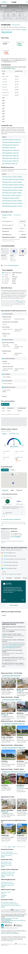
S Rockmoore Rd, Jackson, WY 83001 (10, 198)
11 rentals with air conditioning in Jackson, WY (13, 723)
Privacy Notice (3, 932)
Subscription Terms (20, 931)
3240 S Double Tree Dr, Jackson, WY (10, 150)
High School (19, 490)
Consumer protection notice (20, 920)
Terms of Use (14, 931)
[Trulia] (2, 925)
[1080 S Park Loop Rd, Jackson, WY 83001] (8, 707)
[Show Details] (25, 74)
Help (25, 931)
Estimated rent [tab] (17, 215)
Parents (25, 578)
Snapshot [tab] (4, 433)
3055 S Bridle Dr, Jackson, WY (9, 147)
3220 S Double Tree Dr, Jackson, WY (10, 158)
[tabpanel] (14, 231)
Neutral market (14, 446)
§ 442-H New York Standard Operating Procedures (9, 918)
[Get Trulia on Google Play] (18, 925)
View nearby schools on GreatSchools (12, 519)
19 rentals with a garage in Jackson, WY (11, 699)
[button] (27, 2)
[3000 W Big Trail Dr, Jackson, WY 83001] (8, 731)
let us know (11, 940)
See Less (5, 396)
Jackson (4, 635)
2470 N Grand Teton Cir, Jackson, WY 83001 (12, 187)
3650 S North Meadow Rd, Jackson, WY (11, 139)
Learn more (11, 574)
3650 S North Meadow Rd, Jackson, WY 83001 (13, 179)
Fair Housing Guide (18, 930)
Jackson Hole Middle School (8, 647)
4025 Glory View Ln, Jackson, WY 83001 (11, 195)
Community (9, 578)
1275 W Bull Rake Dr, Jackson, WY (10, 163)
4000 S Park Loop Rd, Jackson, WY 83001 (12, 192)
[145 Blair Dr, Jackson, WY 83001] (8, 683)
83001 (17, 300)
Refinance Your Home (7, 32)
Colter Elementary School (16, 644)
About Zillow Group (10, 930)
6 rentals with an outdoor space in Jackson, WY (13, 771)
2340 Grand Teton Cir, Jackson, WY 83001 (12, 182)
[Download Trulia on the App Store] (9, 925)
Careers (23, 930)
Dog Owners (17, 578)
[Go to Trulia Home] (14, 2)
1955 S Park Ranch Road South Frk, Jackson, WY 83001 (14, 206)
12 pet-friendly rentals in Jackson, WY (11, 675)
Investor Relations (8, 931)
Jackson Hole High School (11, 646)
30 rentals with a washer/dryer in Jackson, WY (13, 747)
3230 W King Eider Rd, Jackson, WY (10, 145)
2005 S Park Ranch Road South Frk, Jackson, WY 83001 (15, 190)
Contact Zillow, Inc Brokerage (7, 922)
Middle (12, 490)
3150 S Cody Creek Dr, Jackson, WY (10, 160)
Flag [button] (23, 599)
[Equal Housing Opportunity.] (16, 944)
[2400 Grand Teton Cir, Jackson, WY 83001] (8, 829)
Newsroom (3, 931)
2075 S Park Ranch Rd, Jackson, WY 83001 (12, 200)
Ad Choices (8, 932)
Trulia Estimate (7, 67)
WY (5, 846)
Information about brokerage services (9, 920)
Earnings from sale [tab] (6, 215)
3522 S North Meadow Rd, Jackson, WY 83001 (13, 184)
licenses (9, 915)
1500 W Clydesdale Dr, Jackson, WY (10, 153)
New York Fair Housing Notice (6, 919)
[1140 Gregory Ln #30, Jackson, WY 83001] (8, 779)
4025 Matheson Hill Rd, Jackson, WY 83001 (12, 203)
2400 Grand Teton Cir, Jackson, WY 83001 (12, 176)
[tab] (5, 404)
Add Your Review (14, 605)
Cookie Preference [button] (14, 932)
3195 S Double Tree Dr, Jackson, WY (10, 155)
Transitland (17, 909)
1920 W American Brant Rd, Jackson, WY (11, 142)
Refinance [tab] (4, 217)
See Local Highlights (16, 536)
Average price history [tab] (14, 433)
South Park (23, 29)
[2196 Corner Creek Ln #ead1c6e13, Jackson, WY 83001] (8, 755)
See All (4, 571)
